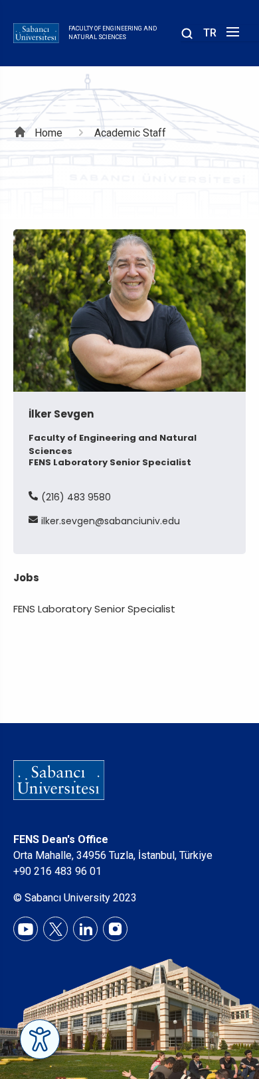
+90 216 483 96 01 (57, 871)
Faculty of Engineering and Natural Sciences (112, 33)
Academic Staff (130, 133)
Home (48, 133)
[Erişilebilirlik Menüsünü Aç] (40, 1039)
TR (209, 33)
